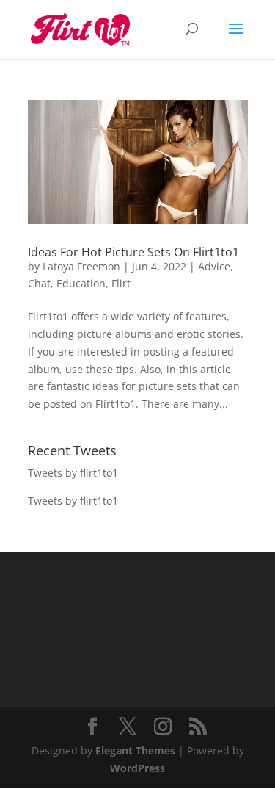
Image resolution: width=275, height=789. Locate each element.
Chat (39, 283)
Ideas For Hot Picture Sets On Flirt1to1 (133, 252)
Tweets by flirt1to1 (73, 473)
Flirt (121, 283)
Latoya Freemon (81, 266)
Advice (214, 266)
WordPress (137, 768)
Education (81, 283)
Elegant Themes (135, 750)
